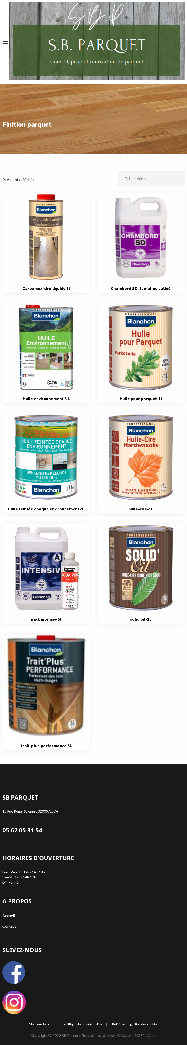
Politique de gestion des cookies (135, 1024)
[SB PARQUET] (97, 39)
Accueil (8, 915)
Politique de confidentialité (83, 1024)
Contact (9, 926)
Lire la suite (48, 248)
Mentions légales (41, 1024)
